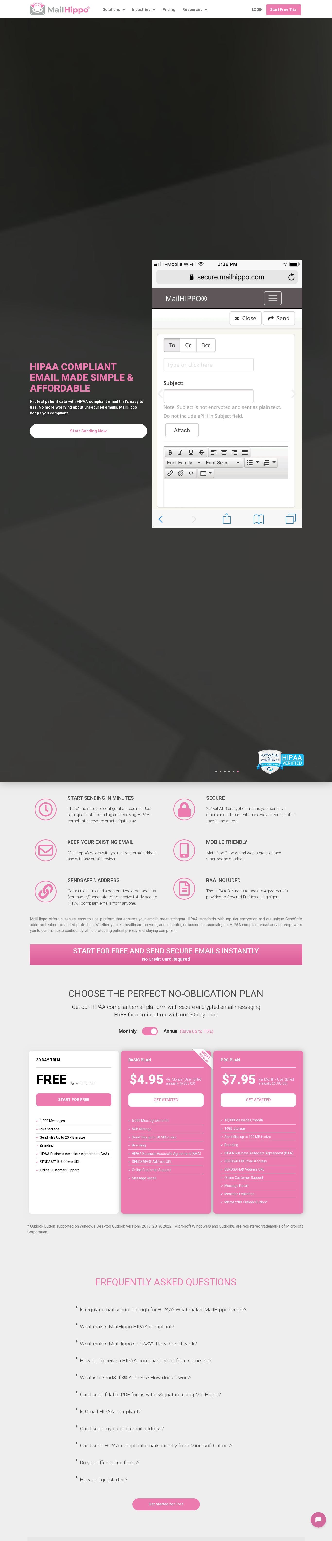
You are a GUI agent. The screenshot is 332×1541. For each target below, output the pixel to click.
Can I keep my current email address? (122, 1429)
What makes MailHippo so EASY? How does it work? (138, 1344)
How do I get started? (103, 1480)
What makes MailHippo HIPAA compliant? (127, 1327)
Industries (141, 9)
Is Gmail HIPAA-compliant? (110, 1412)
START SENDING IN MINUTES (101, 798)
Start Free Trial (283, 9)
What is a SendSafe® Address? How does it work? (136, 1378)
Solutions (111, 9)
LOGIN (257, 9)
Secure (215, 798)
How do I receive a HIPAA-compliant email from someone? (146, 1360)
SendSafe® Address (94, 880)
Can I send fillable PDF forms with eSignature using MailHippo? (150, 1395)
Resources (192, 9)
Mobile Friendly (226, 842)
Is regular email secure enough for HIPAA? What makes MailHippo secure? (163, 1310)
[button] (216, 771)
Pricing (169, 9)
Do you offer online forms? (110, 1463)
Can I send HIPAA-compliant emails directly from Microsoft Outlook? (156, 1445)
